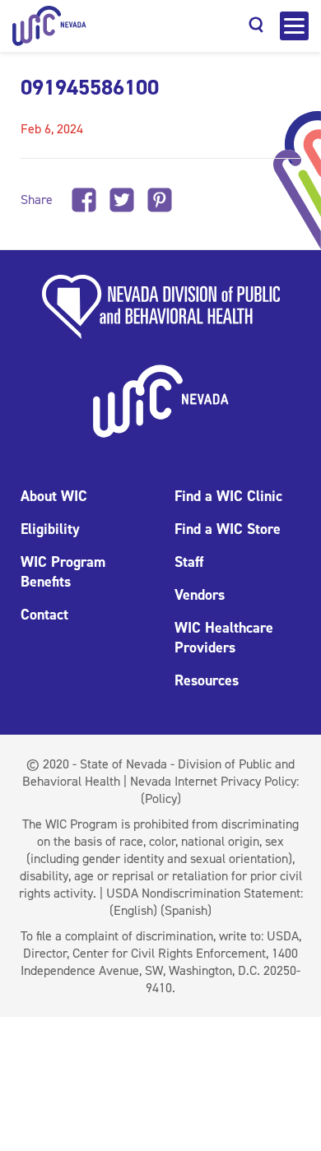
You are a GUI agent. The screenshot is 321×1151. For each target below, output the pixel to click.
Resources (206, 680)
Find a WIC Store (227, 529)
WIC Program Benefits (63, 572)
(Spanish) (186, 910)
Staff (188, 562)
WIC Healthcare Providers (223, 637)
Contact (44, 614)
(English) (133, 910)
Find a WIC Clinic (228, 496)
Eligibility (50, 529)
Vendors (199, 595)
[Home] (49, 26)
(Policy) (161, 798)
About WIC (54, 496)
